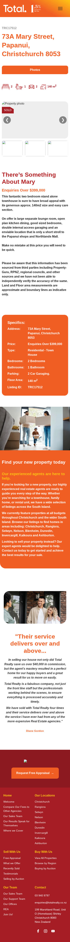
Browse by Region (45, 863)
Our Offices (10, 904)
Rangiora (40, 806)
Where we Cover (13, 830)
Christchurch (42, 801)
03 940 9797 (42, 895)
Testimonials (10, 873)
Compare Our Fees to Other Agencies (16, 808)
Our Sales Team (12, 816)
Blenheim (40, 822)
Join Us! (8, 914)
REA (6, 909)
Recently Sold (11, 868)
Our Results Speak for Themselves (16, 823)
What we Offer (11, 863)
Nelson (39, 817)
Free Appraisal (12, 858)
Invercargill (41, 832)
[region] (35, 128)
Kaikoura (40, 838)
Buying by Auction (45, 868)
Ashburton (41, 843)
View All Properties (46, 858)
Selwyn (39, 812)
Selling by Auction (13, 878)
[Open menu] (60, 8)
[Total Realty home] (22, 8)
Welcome (8, 801)
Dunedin (40, 827)
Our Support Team (14, 898)
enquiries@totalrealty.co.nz (51, 902)
